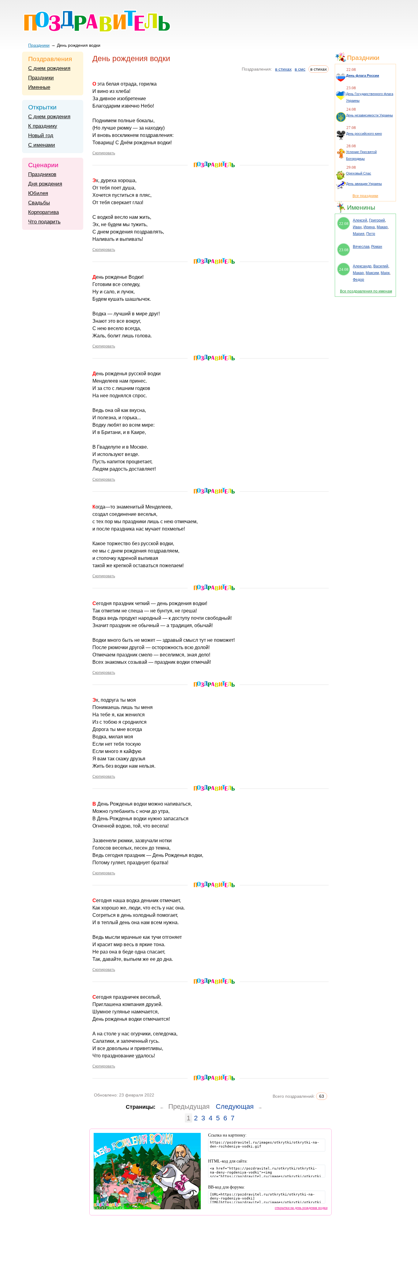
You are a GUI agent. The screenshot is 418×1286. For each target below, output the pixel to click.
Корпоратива (43, 212)
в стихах (283, 69)
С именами (41, 145)
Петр (370, 234)
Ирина (369, 227)
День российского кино (364, 133)
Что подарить (44, 222)
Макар (382, 227)
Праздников (42, 174)
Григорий (377, 220)
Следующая (235, 1106)
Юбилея (38, 193)
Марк (385, 273)
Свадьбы (39, 203)
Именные (39, 87)
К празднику (42, 126)
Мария (358, 234)
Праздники (39, 45)
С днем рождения (49, 68)
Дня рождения (45, 184)
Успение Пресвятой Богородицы (361, 155)
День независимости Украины (369, 115)
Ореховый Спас (358, 173)
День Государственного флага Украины (369, 97)
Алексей (360, 220)
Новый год (40, 135)
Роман (376, 246)
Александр (362, 266)
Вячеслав (361, 246)
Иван (357, 227)
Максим (372, 273)
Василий (380, 266)
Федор (358, 279)
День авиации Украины (364, 184)
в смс (300, 69)
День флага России (362, 75)
